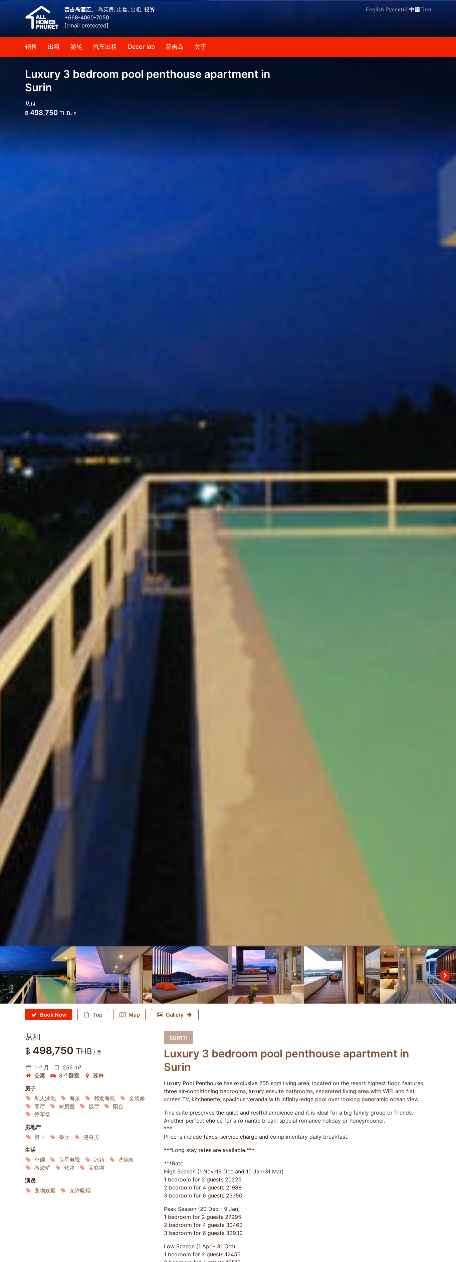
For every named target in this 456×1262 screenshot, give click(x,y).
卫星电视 (69, 1159)
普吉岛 (175, 46)
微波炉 (42, 1167)
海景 (74, 1098)
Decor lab (141, 46)
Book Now (53, 1014)
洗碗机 (126, 1159)
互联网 (96, 1167)
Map (134, 1014)
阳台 (118, 1106)
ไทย (426, 9)
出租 (54, 46)
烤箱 (69, 1167)
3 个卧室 (69, 1075)
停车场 (42, 1114)
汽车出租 (105, 46)
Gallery (175, 1014)
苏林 (98, 1075)
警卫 (39, 1137)
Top (97, 1014)
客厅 (39, 1106)
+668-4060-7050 (86, 17)
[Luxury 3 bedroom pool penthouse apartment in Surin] (228, 473)
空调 (39, 1159)
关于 (200, 46)
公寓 (39, 1075)
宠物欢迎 (45, 1190)
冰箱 (99, 1159)
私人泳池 (45, 1098)
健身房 (91, 1137)
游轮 (76, 46)
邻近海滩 (104, 1098)
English (375, 9)
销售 (31, 46)
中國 (414, 9)
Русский (397, 9)
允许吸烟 (80, 1190)
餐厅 (64, 1137)
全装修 (137, 1098)
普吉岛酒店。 (81, 9)
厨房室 (67, 1106)
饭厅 (93, 1106)
